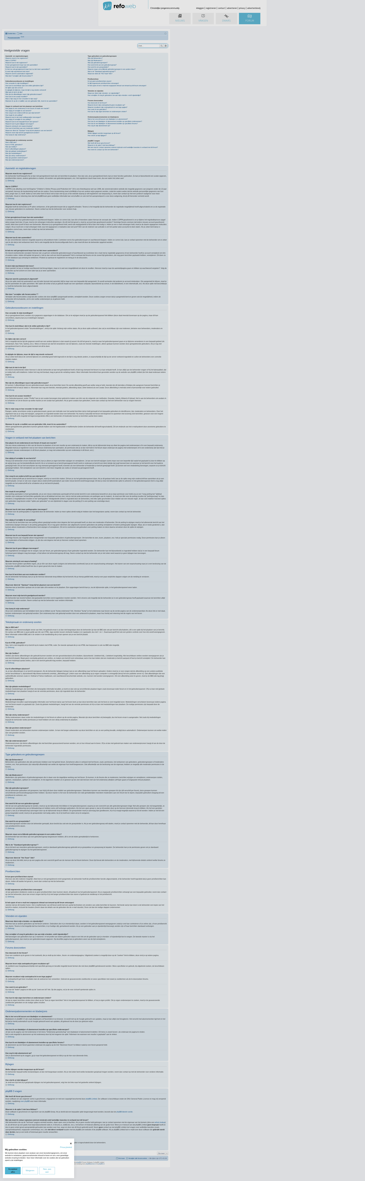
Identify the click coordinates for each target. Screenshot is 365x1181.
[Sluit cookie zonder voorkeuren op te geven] (71, 1143)
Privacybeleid (66, 1147)
